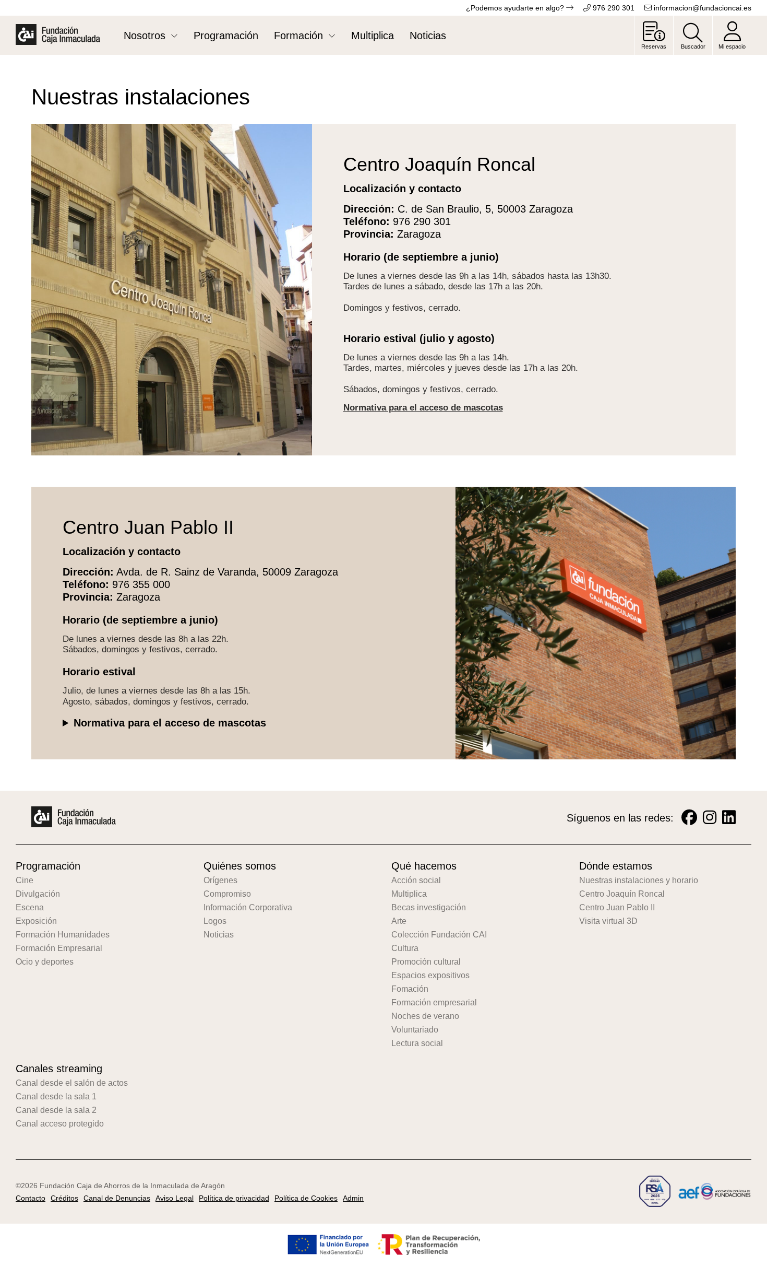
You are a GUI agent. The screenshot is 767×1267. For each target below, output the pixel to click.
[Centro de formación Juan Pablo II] (596, 637)
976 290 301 (612, 8)
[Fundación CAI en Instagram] (709, 817)
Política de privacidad (234, 1198)
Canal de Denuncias (116, 1198)
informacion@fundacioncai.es (701, 8)
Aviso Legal (174, 1198)
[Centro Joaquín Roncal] (171, 306)
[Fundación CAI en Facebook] (689, 817)
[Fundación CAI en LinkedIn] (729, 817)
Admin (353, 1198)
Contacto (30, 1198)
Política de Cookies (306, 1198)
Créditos (64, 1198)
